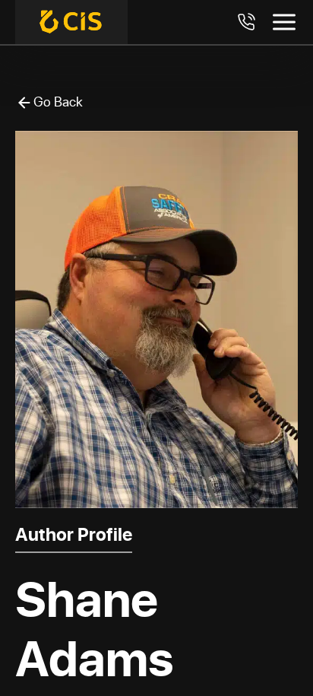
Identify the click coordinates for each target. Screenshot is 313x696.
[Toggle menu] (284, 22)
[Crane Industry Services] (71, 22)
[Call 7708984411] (246, 22)
